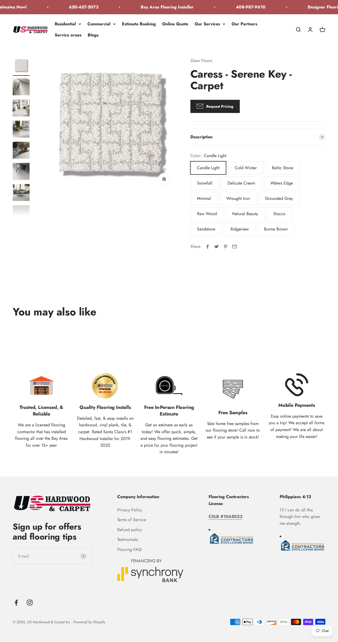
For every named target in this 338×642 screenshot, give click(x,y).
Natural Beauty (245, 214)
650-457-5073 (77, 7)
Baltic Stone (282, 168)
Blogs (93, 35)
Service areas (68, 35)
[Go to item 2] (21, 87)
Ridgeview (240, 229)
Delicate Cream (241, 183)
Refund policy (129, 530)
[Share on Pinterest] (225, 246)
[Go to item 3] (21, 109)
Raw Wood (207, 214)
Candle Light (208, 168)
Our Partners (244, 24)
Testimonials (127, 539)
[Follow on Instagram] (29, 602)
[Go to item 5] (21, 151)
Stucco (279, 214)
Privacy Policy (129, 510)
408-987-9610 (244, 7)
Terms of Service (131, 520)
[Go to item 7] (21, 193)
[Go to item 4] (21, 130)
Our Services (207, 24)
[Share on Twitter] (216, 246)
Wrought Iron (238, 198)
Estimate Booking (139, 24)
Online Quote (175, 24)
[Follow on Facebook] (16, 602)
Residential (65, 24)
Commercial (98, 24)
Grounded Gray (279, 198)
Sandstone (206, 229)
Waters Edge (281, 183)
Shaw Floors (201, 61)
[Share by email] (234, 246)
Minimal (204, 198)
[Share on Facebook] (207, 246)
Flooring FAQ (129, 549)
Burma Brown (276, 229)
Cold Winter (246, 168)
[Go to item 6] (21, 172)
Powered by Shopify (89, 622)
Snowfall (204, 183)
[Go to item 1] (21, 66)
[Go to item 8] (21, 214)
